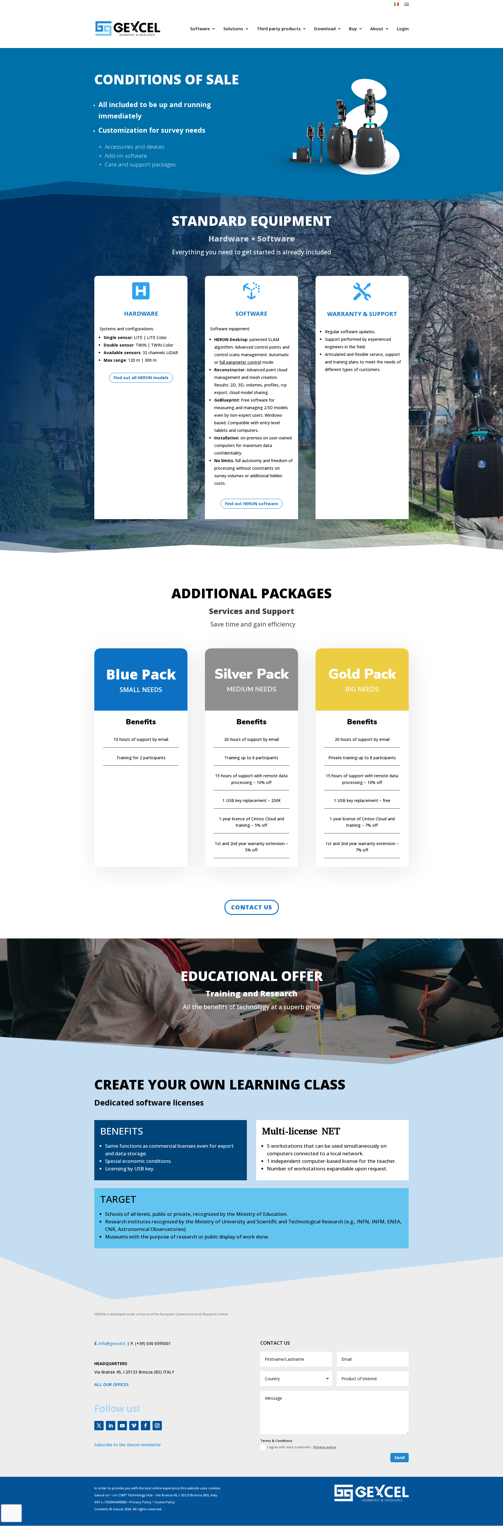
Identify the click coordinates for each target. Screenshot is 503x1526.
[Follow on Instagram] (157, 1425)
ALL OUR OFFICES (111, 1384)
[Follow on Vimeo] (134, 1425)
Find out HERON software (251, 503)
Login (403, 28)
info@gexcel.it (112, 1343)
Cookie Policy (164, 1502)
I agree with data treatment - (301, 1447)
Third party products (279, 28)
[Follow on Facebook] (145, 1425)
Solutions (233, 28)
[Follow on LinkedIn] (110, 1425)
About (376, 28)
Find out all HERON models (141, 377)
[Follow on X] (99, 1425)
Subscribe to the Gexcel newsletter (127, 1444)
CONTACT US (251, 907)
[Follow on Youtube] (122, 1425)
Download (325, 28)
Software (200, 28)
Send (399, 1457)
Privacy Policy (140, 1502)
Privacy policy (324, 1447)
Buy (353, 28)
